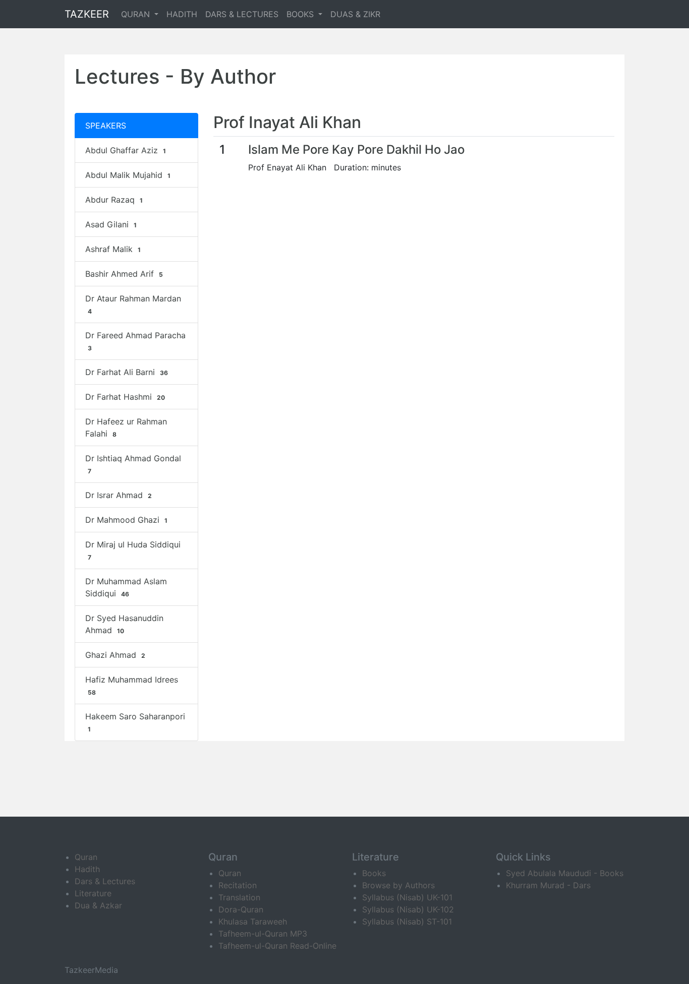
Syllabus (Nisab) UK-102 (408, 909)
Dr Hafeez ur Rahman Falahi (126, 427)
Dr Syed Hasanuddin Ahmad (124, 624)
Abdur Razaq (114, 200)
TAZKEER (87, 14)
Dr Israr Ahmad (118, 495)
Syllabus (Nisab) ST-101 (407, 921)
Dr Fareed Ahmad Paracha (135, 341)
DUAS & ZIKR (355, 14)
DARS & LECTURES (241, 14)
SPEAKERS (105, 125)
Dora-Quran (240, 909)
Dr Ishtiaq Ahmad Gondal (133, 464)
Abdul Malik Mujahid (127, 175)
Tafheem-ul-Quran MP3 (262, 934)
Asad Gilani (111, 224)
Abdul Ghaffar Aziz (125, 150)
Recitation (237, 885)
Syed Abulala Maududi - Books (564, 873)
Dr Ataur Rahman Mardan (133, 304)
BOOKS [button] (301, 14)
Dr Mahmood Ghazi (126, 520)
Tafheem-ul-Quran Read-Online (277, 946)
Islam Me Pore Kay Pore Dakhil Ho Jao (356, 149)
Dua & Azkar (98, 905)
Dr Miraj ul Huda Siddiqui (133, 550)
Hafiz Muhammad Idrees (131, 685)
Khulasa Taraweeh (252, 921)
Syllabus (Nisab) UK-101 (407, 897)
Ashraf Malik (113, 249)
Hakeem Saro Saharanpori (135, 722)
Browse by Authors (398, 885)
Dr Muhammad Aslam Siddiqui (126, 587)
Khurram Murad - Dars (548, 885)
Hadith (87, 869)
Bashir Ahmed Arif (124, 274)
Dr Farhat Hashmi (125, 397)
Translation (239, 897)
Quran (86, 857)
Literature (93, 893)
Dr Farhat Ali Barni (126, 372)
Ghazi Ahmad (115, 655)
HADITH (181, 14)
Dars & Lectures (105, 881)
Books (374, 873)
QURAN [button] (136, 14)
